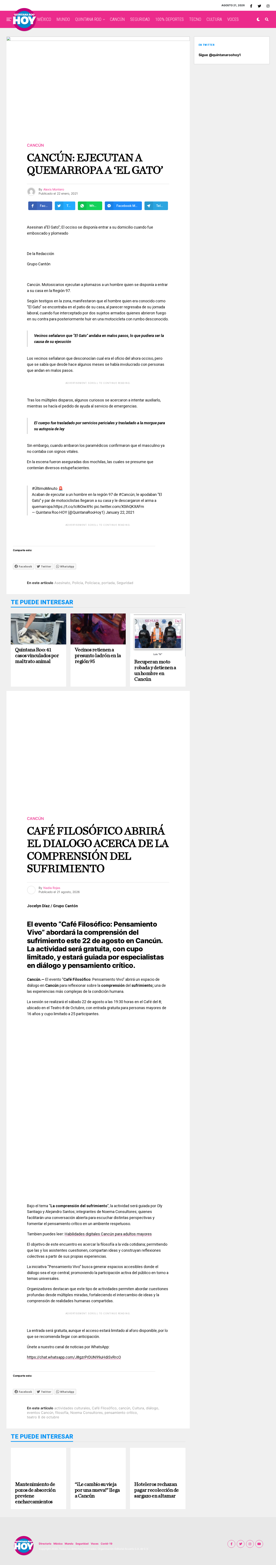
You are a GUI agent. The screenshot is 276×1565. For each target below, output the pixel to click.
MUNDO (63, 19)
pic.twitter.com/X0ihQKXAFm (119, 506)
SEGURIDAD (140, 19)
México (58, 1543)
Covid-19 (106, 1543)
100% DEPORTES (169, 19)
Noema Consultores (86, 1412)
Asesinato (62, 582)
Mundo (69, 1543)
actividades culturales (72, 1408)
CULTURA (214, 19)
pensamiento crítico (121, 1412)
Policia (77, 582)
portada (108, 582)
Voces (95, 1543)
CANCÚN (117, 19)
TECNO (195, 19)
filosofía (61, 1412)
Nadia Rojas (51, 888)
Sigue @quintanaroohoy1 (220, 55)
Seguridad (125, 582)
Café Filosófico (104, 1408)
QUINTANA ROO (88, 19)
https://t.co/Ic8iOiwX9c (73, 506)
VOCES (233, 19)
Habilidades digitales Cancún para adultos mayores (108, 1234)
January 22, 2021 (120, 512)
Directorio (45, 1543)
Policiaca (92, 582)
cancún (124, 1408)
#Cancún (127, 494)
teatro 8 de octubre (43, 1417)
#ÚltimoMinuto (44, 488)
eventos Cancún (40, 1412)
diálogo (152, 1408)
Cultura (138, 1408)
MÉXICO (44, 19)
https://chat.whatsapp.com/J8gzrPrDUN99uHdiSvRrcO (74, 1357)
